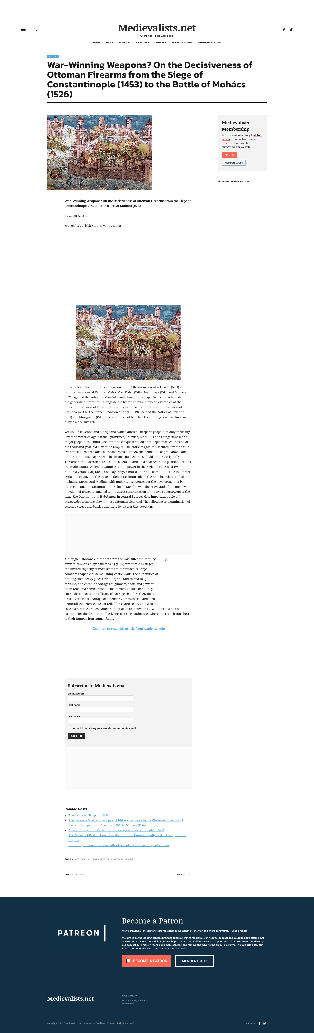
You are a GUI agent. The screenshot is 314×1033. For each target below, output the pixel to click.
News (109, 42)
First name (74, 705)
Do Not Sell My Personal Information (134, 1002)
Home (97, 42)
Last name (74, 716)
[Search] (35, 29)
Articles (53, 56)
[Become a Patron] (146, 966)
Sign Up (229, 155)
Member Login (234, 163)
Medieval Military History (92, 859)
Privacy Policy (129, 995)
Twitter (291, 29)
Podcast (125, 42)
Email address (76, 693)
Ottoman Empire (124, 859)
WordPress (101, 1023)
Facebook (283, 29)
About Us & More (209, 42)
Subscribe (76, 736)
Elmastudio (129, 1023)
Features (142, 42)
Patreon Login (182, 42)
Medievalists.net (157, 27)
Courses (160, 42)
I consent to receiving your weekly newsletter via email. (103, 728)
